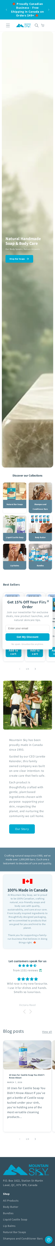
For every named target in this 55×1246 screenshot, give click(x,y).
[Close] (48, 601)
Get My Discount (27, 636)
